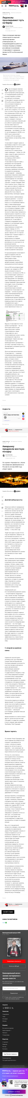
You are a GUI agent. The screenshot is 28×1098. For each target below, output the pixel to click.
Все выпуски (5, 424)
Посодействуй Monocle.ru (9, 1060)
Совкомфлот (5, 14)
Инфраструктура (6, 12)
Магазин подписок (11, 1054)
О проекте (5, 1042)
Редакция (4, 1044)
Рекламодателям (6, 1058)
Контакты (4, 1049)
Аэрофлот (4, 442)
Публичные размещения (16, 12)
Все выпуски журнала (7, 1028)
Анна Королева (8, 454)
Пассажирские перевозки (16, 441)
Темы (3, 1016)
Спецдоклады (5, 1035)
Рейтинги (4, 1032)
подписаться (18, 429)
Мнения (4, 1021)
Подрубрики (5, 1014)
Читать (10, 429)
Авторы (4, 1046)
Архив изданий (6, 1030)
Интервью (5, 1019)
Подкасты (6, 409)
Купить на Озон (15, 1091)
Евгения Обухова (9, 26)
